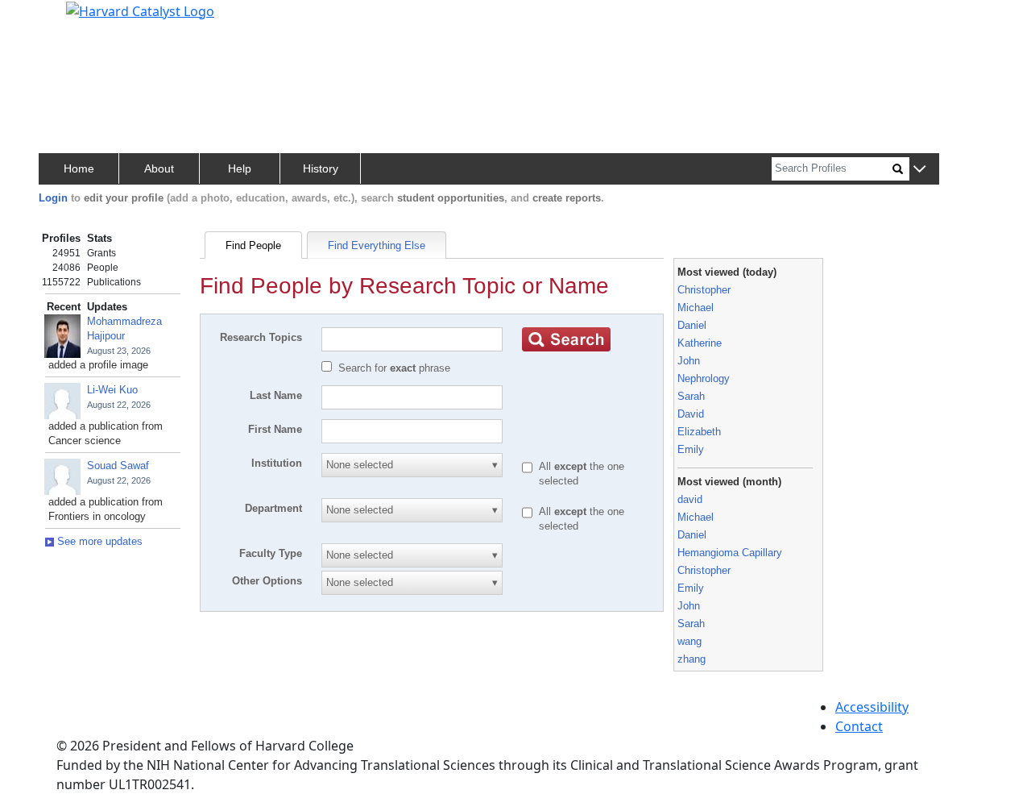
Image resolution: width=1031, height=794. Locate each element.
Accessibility (872, 707)
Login (53, 198)
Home (79, 168)
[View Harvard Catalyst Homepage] (140, 10)
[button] (919, 170)
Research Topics (261, 337)
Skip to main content (67, 19)
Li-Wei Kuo (112, 390)
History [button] (320, 168)
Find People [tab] (253, 245)
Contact (859, 726)
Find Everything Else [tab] (376, 245)
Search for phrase (394, 368)
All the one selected (581, 473)
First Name (275, 429)
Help (239, 168)
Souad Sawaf (118, 465)
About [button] (159, 168)
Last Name (276, 395)
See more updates (98, 541)
